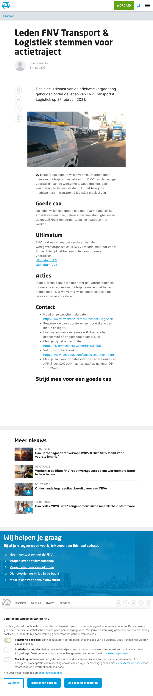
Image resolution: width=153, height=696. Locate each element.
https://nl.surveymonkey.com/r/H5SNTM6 (72, 346)
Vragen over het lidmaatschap (32, 561)
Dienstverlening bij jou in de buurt (34, 573)
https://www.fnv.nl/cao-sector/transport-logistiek (78, 319)
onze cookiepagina (50, 672)
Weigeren (14, 682)
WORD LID (124, 5)
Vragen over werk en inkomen (32, 567)
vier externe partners (129, 663)
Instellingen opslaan (44, 682)
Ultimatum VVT (46, 265)
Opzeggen (64, 602)
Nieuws (9, 16)
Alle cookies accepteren (83, 682)
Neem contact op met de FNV (31, 554)
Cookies (36, 602)
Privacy (49, 602)
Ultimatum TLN (46, 260)
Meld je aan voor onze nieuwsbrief (35, 580)
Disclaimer (21, 602)
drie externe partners (116, 653)
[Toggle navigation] (147, 5)
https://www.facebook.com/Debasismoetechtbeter (79, 354)
